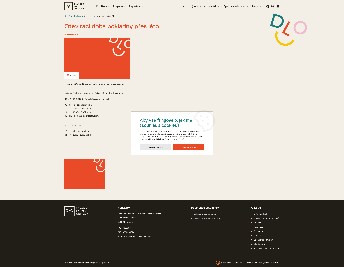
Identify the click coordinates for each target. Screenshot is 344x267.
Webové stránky (227, 262)
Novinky (77, 16)
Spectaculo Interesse (236, 6)
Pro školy (101, 6)
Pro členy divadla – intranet (267, 248)
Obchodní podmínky (263, 240)
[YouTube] (278, 6)
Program (118, 6)
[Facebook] (267, 6)
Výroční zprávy (261, 244)
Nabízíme (214, 6)
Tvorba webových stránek (262, 262)
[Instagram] (272, 6)
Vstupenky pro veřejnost (205, 214)
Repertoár (135, 6)
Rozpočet (258, 227)
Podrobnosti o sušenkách (175, 139)
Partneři (257, 235)
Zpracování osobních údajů (266, 218)
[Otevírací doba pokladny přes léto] (97, 58)
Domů (67, 16)
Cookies (257, 222)
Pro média (258, 231)
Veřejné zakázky (261, 214)
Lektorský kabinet (192, 6)
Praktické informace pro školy (207, 218)
